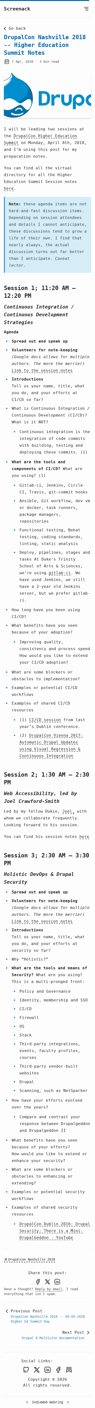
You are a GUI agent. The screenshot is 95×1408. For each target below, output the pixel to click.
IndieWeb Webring (47, 1402)
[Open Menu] (86, 9)
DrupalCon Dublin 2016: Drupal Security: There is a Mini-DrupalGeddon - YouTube (54, 1231)
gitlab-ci (60, 573)
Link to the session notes (42, 370)
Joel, (68, 811)
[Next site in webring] (68, 1402)
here (9, 188)
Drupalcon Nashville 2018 (31, 1259)
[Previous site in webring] (27, 1402)
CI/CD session (45, 720)
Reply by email (48, 1289)
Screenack (17, 9)
